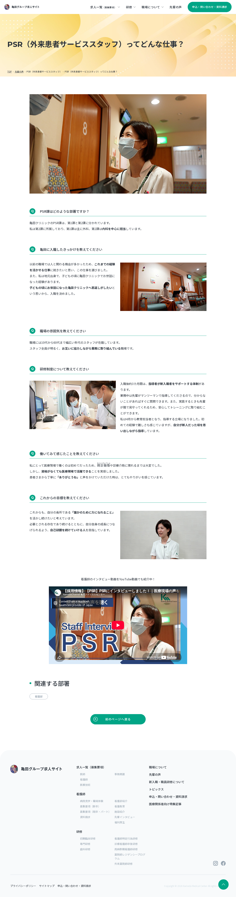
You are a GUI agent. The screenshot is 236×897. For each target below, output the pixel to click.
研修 (79, 831)
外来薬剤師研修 (123, 864)
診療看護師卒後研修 (126, 844)
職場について (158, 767)
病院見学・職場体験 (91, 801)
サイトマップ (47, 886)
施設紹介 (119, 811)
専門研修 (85, 844)
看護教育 (119, 806)
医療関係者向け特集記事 (165, 804)
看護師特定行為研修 (126, 838)
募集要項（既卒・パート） (95, 811)
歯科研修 (85, 849)
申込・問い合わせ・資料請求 (168, 796)
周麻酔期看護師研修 (126, 849)
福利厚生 (119, 822)
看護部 (39, 696)
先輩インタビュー (124, 817)
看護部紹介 (120, 801)
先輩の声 (155, 774)
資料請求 (85, 817)
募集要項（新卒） (90, 806)
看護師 (84, 779)
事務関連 (119, 774)
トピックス (156, 789)
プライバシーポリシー (23, 886)
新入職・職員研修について (166, 782)
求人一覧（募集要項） (91, 767)
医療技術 (85, 785)
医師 (82, 774)
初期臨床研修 (88, 838)
